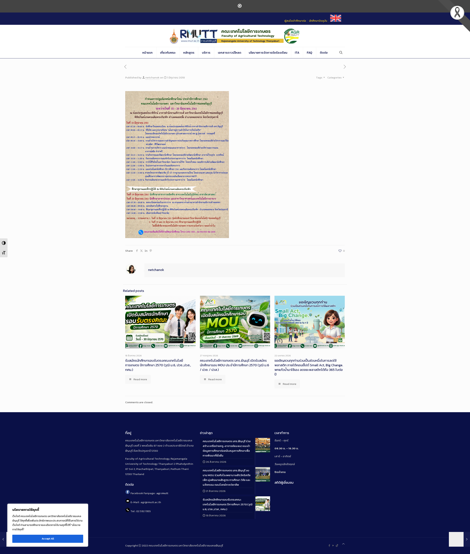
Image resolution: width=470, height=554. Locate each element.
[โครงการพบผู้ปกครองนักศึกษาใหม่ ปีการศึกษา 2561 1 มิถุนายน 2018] (459, 539)
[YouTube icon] (333, 545)
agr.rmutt (162, 493)
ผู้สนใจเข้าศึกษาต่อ (295, 21)
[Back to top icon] (343, 543)
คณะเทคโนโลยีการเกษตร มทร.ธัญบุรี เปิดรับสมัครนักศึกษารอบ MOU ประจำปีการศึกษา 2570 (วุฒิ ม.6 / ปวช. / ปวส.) (234, 365)
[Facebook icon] (329, 545)
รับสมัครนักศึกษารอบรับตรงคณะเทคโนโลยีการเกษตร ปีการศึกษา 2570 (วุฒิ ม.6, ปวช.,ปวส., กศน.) (158, 365)
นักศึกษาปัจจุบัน (318, 21)
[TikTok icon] (337, 545)
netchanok (152, 77)
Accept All (48, 539)
